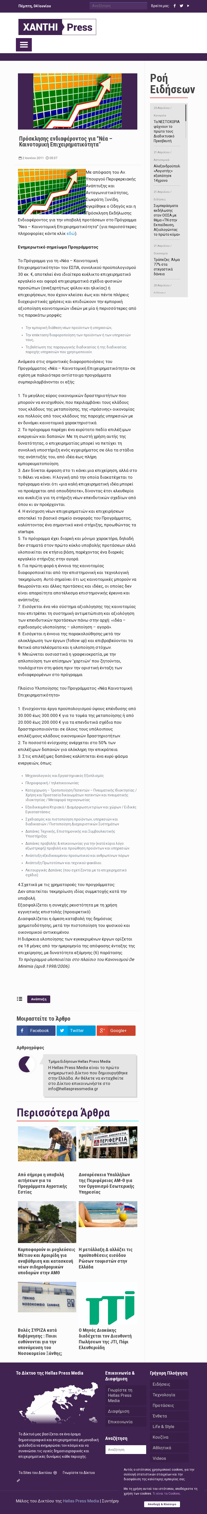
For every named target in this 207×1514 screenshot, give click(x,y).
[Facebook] (174, 6)
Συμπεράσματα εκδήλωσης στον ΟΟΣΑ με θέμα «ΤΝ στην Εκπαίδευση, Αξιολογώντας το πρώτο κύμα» (167, 213)
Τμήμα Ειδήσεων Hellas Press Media (79, 1061)
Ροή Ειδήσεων (172, 83)
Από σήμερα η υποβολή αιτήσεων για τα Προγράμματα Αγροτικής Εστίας (42, 1183)
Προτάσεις (163, 1405)
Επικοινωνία (120, 1421)
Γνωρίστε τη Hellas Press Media (120, 1395)
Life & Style (163, 1426)
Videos (159, 1458)
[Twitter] (181, 6)
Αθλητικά (162, 1447)
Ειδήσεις (161, 1384)
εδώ (71, 233)
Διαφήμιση (118, 1411)
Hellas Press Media (81, 1500)
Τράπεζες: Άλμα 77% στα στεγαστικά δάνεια (167, 260)
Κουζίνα (160, 1437)
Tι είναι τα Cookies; (166, 1493)
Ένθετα (160, 1415)
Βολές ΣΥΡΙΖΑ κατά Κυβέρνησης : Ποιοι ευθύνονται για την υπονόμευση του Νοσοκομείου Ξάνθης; (40, 1341)
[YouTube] (188, 6)
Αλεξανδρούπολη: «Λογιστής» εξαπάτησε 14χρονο (168, 167)
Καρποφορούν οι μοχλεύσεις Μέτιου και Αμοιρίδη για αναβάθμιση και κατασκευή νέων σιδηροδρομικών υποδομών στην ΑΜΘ (46, 1261)
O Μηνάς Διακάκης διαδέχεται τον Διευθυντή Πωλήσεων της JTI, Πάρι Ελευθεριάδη (105, 1338)
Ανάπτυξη (38, 999)
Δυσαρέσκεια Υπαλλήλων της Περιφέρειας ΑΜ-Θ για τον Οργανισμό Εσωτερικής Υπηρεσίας (106, 1183)
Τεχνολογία (164, 1394)
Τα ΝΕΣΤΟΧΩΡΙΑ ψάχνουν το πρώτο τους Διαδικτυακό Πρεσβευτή (167, 124)
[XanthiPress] (57, 26)
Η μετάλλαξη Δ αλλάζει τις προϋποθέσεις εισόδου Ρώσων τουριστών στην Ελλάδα (106, 1258)
